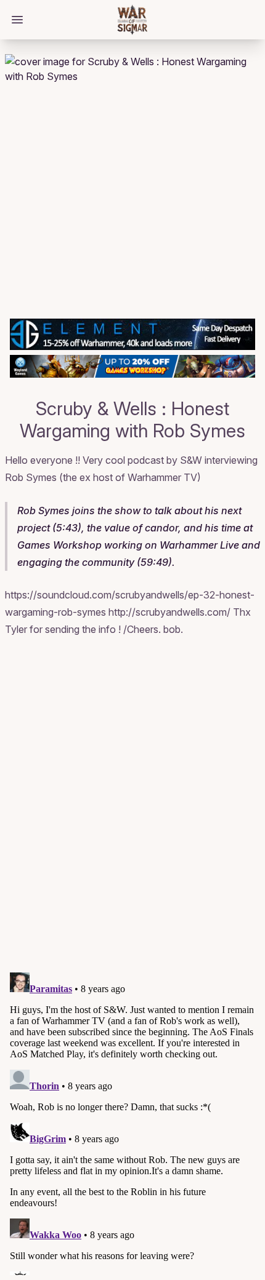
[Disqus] (132, 806)
